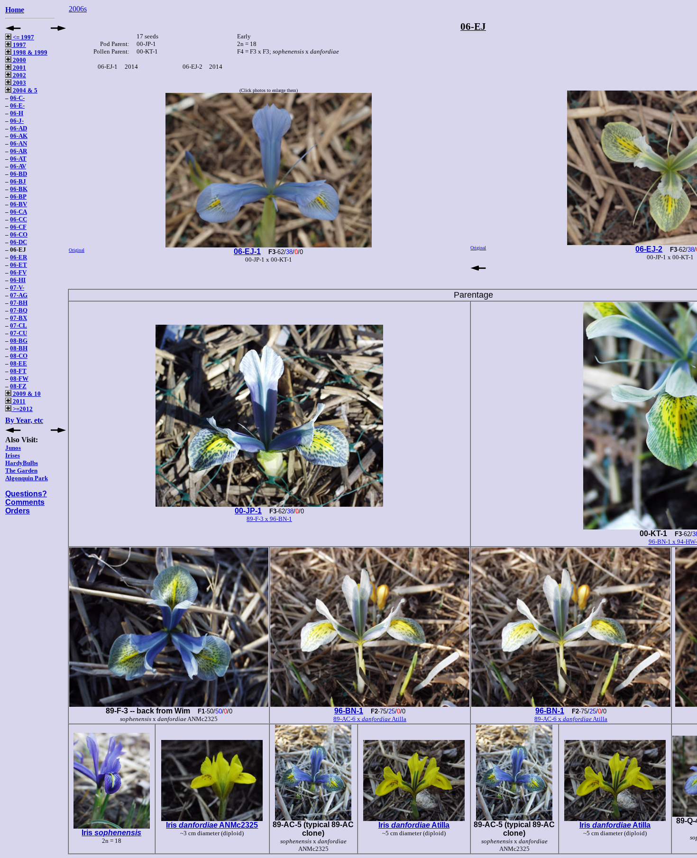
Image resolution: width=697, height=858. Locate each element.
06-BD (18, 173)
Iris (111, 833)
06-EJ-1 (247, 251)
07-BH (19, 302)
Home (14, 10)
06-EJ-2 (648, 249)
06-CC (18, 219)
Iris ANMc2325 (212, 825)
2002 (18, 75)
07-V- (17, 287)
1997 (18, 44)
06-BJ (18, 181)
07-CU (18, 333)
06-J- (17, 120)
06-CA (18, 211)
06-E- (17, 105)
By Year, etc (24, 420)
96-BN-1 (348, 711)
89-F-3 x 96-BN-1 (269, 518)
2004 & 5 (24, 90)
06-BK (19, 188)
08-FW (19, 378)
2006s (78, 9)
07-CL (18, 325)
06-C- (17, 97)
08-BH (19, 348)
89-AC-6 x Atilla (369, 718)
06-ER (18, 257)
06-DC (18, 242)
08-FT (18, 370)
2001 (18, 67)
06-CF (18, 226)
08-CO (19, 355)
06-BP (18, 196)
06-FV (18, 272)
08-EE (18, 363)
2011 (18, 401)
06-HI (18, 279)
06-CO (19, 234)
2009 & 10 (26, 393)
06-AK (19, 135)
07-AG (19, 295)
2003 (18, 82)
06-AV (18, 166)
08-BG (19, 340)
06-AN (18, 143)
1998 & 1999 (29, 52)
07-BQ (19, 310)
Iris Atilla (413, 825)
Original (76, 250)
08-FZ (18, 386)
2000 (18, 60)
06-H (16, 113)
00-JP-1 (248, 511)
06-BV (18, 204)
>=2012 (22, 408)
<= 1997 (22, 37)
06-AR (18, 151)
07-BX (18, 317)
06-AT (18, 158)
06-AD (18, 128)
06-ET (18, 264)
